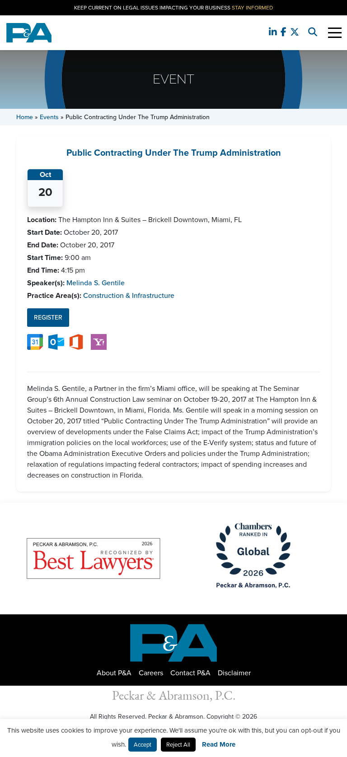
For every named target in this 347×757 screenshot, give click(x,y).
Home (24, 117)
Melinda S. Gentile (95, 283)
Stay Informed (252, 8)
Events (49, 117)
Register (48, 317)
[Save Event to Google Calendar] (35, 341)
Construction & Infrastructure (128, 295)
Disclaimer (234, 673)
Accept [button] (142, 744)
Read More (218, 744)
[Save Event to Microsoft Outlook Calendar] (56, 341)
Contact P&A (190, 673)
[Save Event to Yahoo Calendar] (99, 341)
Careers (151, 673)
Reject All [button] (178, 744)
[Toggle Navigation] (335, 33)
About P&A (114, 673)
